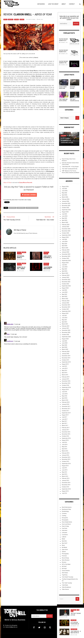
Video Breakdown (66, 587)
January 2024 (65, 252)
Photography (65, 553)
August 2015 (65, 465)
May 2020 (64, 345)
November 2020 (66, 332)
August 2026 (65, 186)
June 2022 (64, 292)
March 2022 (65, 298)
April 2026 (64, 195)
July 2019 (64, 366)
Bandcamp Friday (66, 509)
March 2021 (65, 324)
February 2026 (65, 199)
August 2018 (65, 389)
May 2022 (64, 294)
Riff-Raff (64, 568)
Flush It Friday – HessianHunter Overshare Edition (67, 140)
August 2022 (65, 288)
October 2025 (65, 207)
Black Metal (12, 207)
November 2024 (66, 231)
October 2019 (65, 360)
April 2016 (64, 448)
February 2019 (65, 377)
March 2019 (65, 374)
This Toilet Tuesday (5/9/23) (11, 220)
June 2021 (64, 317)
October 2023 (65, 258)
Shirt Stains (65, 572)
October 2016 (65, 436)
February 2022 (65, 300)
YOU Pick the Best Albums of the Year (63, 63)
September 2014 (66, 489)
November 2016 (66, 434)
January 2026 (65, 201)
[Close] (58, 606)
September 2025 (66, 209)
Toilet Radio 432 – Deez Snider (45, 220)
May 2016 (64, 446)
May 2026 (64, 192)
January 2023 (65, 277)
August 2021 (65, 313)
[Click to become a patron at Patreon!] (29, 195)
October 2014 (65, 487)
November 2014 (66, 484)
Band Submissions (67, 507)
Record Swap (65, 558)
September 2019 (66, 362)
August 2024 (65, 237)
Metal (5, 19)
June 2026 (64, 190)
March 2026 (65, 197)
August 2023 (65, 262)
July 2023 (64, 264)
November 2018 (66, 383)
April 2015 (64, 474)
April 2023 (64, 271)
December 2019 (66, 355)
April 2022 (64, 296)
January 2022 (65, 303)
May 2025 (64, 218)
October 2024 (65, 233)
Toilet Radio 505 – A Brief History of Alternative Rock (76, 633)
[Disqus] (28, 299)
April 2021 (64, 322)
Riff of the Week (66, 564)
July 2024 (64, 239)
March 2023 (65, 273)
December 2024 (66, 228)
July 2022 (64, 290)
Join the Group (53, 4)
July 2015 (64, 467)
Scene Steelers (66, 570)
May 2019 (64, 370)
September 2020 (66, 336)
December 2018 (66, 381)
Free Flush (64, 528)
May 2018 (64, 396)
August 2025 (65, 212)
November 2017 (66, 408)
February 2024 (65, 250)
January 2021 (65, 328)
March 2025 (65, 222)
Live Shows (65, 534)
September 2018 (66, 387)
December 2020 (66, 330)
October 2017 (65, 410)
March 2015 (65, 476)
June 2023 (64, 266)
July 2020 (64, 341)
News (63, 545)
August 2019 (65, 364)
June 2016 (64, 444)
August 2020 (65, 338)
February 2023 (65, 275)
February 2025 (65, 224)
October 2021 (65, 309)
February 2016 (65, 453)
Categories (41, 4)
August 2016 (65, 440)
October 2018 (65, 385)
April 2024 (64, 245)
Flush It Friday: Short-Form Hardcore (63, 88)
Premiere (46, 264)
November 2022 (66, 281)
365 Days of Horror (31, 19)
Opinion (16, 19)
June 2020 (64, 343)
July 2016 (64, 442)
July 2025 (64, 214)
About (64, 4)
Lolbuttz (64, 536)
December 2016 (66, 432)
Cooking (64, 515)
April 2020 (64, 347)
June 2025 (64, 216)
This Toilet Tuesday (67, 583)
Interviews (64, 530)
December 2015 (66, 457)
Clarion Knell (21, 207)
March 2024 (65, 247)
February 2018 (65, 402)
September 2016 (66, 438)
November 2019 (66, 358)
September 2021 (66, 311)
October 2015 (65, 461)
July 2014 (64, 493)
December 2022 (66, 279)
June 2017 (64, 419)
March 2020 (65, 349)
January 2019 (65, 379)
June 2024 (64, 241)
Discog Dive (65, 517)
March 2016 (65, 451)
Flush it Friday (65, 526)
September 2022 (66, 286)
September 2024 (66, 235)
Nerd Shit (64, 541)
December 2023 (66, 254)
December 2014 (66, 482)
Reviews (22, 19)
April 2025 (64, 220)
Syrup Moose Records (32, 207)
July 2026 (64, 188)
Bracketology (65, 511)
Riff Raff (64, 566)
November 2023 (66, 256)
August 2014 (65, 491)
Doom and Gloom (66, 524)
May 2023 (64, 269)
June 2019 (64, 368)
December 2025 (66, 203)
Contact (72, 4)
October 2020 (65, 334)
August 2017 (65, 415)
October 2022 (65, 283)
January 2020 (65, 353)
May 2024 (64, 243)
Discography (65, 520)
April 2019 (64, 372)
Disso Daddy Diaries (67, 522)
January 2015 (65, 480)
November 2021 (66, 307)
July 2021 (64, 315)
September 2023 (66, 260)
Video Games (65, 589)
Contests (64, 513)
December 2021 (66, 305)
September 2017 (66, 412)
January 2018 (65, 404)
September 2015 (66, 463)
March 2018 (65, 400)
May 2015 (64, 472)
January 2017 (65, 429)
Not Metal (64, 547)
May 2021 (64, 319)
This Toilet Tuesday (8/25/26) (69, 168)
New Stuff (11, 19)
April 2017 (64, 423)
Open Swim (73, 620)
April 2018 (64, 398)
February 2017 (65, 427)
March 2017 (65, 425)
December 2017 (66, 406)
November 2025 (66, 205)
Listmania (64, 532)
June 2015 (64, 470)
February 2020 (65, 351)
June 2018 (64, 393)
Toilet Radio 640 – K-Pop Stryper (70, 166)
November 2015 (66, 459)
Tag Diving (64, 574)
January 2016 (65, 455)
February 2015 (65, 478)
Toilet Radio (74, 629)
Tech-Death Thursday (67, 577)
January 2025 (65, 226)
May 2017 (64, 421)
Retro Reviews (65, 560)
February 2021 (65, 326)
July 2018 (64, 391)
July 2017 (64, 417)
